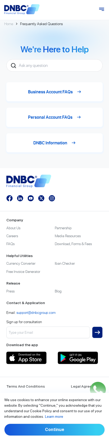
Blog (58, 291)
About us (13, 227)
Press (10, 291)
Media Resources (68, 235)
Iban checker (65, 263)
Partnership (63, 227)
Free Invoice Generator (23, 271)
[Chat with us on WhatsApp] (98, 390)
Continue (54, 429)
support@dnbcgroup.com (36, 312)
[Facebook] (9, 198)
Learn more (54, 416)
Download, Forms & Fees (73, 243)
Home (8, 23)
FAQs (10, 243)
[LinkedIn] (20, 198)
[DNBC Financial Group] (22, 9)
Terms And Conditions (25, 386)
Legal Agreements (87, 386)
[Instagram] (52, 198)
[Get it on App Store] (28, 358)
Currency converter (20, 263)
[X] (41, 198)
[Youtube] (31, 198)
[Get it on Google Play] (80, 358)
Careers (12, 235)
